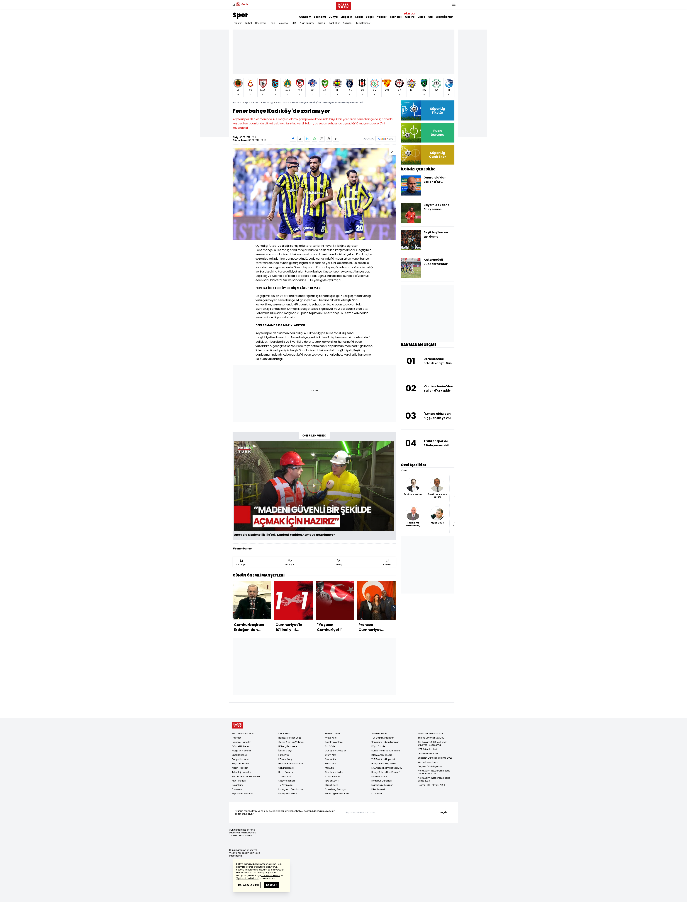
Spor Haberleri (239, 754)
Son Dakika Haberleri (243, 733)
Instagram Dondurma (290, 789)
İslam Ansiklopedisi (382, 754)
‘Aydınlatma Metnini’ (247, 878)
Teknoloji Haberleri (241, 772)
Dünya (333, 17)
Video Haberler (379, 733)
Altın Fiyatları (239, 780)
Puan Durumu (307, 23)
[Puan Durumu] (427, 133)
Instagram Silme (287, 793)
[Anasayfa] (237, 725)
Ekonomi (320, 17)
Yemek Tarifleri (332, 733)
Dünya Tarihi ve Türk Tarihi (385, 750)
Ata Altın (329, 767)
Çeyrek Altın (331, 759)
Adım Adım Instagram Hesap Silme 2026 (434, 779)
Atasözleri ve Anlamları (430, 733)
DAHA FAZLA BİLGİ (248, 884)
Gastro (410, 17)
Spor (240, 15)
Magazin (346, 17)
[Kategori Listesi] (453, 4)
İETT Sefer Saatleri (427, 749)
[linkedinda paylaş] (307, 139)
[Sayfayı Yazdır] (329, 139)
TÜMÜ (404, 470)
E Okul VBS (283, 754)
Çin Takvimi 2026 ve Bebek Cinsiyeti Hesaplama (432, 743)
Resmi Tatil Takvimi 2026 (431, 785)
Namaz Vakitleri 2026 (289, 737)
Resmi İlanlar (444, 17)
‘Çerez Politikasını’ (270, 875)
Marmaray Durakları (382, 785)
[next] (394, 608)
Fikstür (321, 23)
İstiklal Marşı (285, 750)
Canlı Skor (334, 23)
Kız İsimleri (377, 793)
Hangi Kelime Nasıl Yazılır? (385, 772)
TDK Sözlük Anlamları (382, 737)
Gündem (305, 17)
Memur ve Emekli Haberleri (246, 776)
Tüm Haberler (363, 23)
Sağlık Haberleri (240, 763)
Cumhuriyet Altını (334, 772)
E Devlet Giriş (285, 759)
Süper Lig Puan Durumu (337, 793)
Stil (430, 17)
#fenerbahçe (242, 548)
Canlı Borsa (284, 733)
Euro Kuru (237, 789)
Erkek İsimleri (378, 789)
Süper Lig (268, 102)
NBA (294, 23)
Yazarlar (347, 23)
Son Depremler (286, 767)
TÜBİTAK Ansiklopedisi (383, 759)
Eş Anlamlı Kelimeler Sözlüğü (386, 767)
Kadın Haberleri (240, 767)
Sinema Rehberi (287, 780)
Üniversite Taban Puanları (385, 742)
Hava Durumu (286, 772)
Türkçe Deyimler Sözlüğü (431, 737)
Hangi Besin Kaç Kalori (383, 763)
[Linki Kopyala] (336, 139)
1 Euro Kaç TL (331, 785)
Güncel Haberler (240, 746)
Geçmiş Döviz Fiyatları (430, 766)
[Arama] (233, 4)
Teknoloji (395, 17)
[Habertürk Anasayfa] (343, 5)
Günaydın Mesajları (335, 750)
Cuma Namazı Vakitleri (291, 742)
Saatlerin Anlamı (334, 742)
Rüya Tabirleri (378, 746)
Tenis (272, 23)
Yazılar (382, 17)
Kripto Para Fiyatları (242, 793)
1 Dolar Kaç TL (332, 780)
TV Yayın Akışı (285, 785)
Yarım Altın (331, 763)
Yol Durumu (284, 776)
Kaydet (444, 812)
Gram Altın (331, 754)
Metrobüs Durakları (381, 780)
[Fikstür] (427, 110)
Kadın (359, 17)
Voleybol (283, 23)
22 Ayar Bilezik (332, 776)
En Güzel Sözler (379, 776)
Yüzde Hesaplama (428, 762)
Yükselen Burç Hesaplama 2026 (435, 757)
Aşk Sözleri (330, 746)
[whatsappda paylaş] (314, 139)
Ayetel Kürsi (331, 737)
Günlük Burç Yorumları (290, 763)
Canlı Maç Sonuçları (336, 789)
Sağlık (370, 17)
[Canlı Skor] (427, 155)
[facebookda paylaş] (293, 139)
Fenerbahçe (282, 102)
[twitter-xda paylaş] (300, 139)
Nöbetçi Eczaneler (288, 746)
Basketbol (260, 23)
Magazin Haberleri (242, 750)
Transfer (237, 23)
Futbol (248, 23)
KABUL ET (271, 884)
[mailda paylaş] (322, 139)
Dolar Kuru (237, 785)
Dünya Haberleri (240, 759)
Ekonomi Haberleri (241, 742)
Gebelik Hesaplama (428, 753)
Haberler (237, 102)
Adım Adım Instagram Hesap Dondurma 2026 (434, 772)
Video (421, 17)
